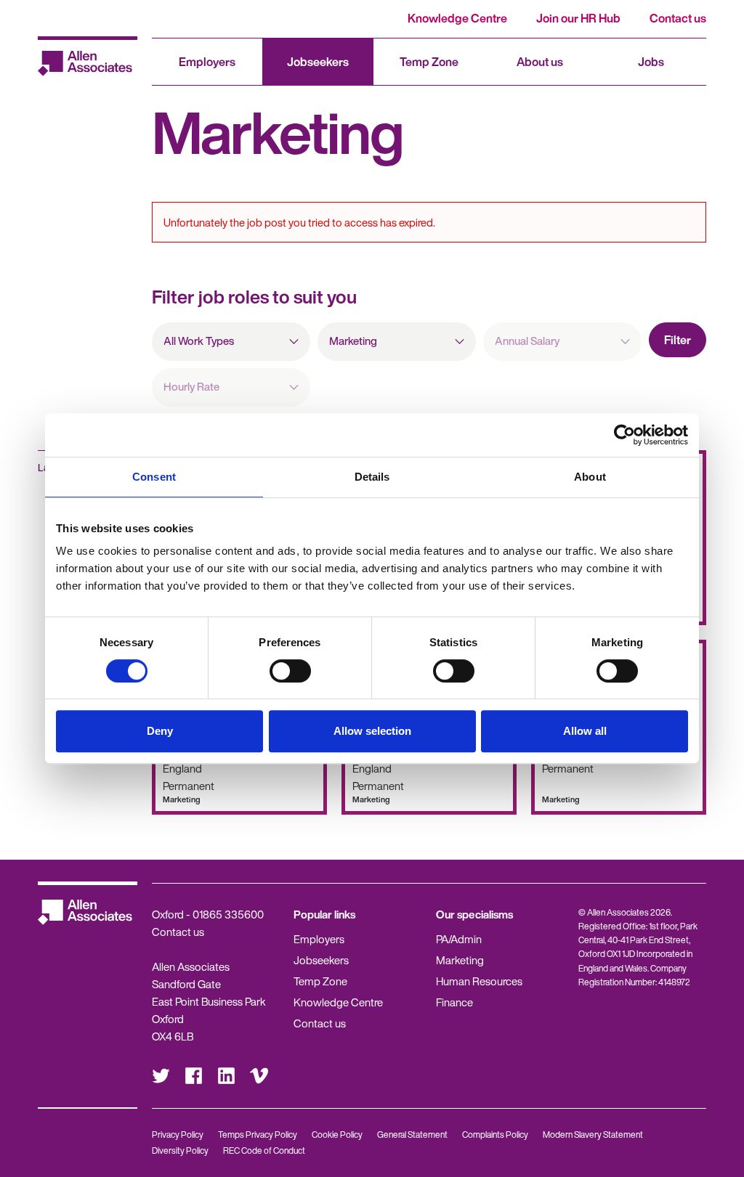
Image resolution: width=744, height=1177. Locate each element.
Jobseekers (318, 61)
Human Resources (479, 981)
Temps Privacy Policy (257, 1134)
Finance (454, 1002)
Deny (160, 731)
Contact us (678, 18)
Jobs (651, 61)
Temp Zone (429, 61)
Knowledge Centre (457, 18)
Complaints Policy (495, 1134)
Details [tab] (372, 477)
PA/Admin (459, 939)
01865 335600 (228, 914)
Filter (677, 340)
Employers (207, 61)
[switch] (290, 671)
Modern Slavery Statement (593, 1134)
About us (540, 61)
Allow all (585, 731)
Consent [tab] (154, 477)
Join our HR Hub (578, 18)
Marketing (460, 960)
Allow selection (372, 731)
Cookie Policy (337, 1134)
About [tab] (590, 477)
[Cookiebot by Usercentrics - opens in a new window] (624, 435)
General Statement (412, 1134)
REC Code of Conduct (264, 1150)
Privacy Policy (177, 1134)
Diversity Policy (180, 1150)
